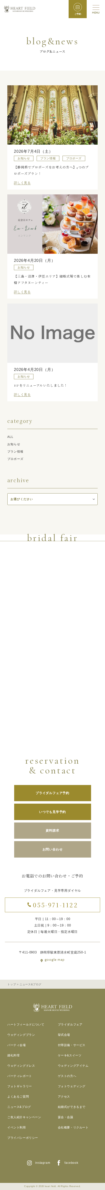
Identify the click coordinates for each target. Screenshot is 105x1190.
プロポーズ (15, 459)
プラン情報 (15, 451)
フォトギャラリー (19, 1086)
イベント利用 (16, 1127)
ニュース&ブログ (19, 1107)
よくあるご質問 (18, 1096)
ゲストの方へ (67, 1076)
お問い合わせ (52, 849)
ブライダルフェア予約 (52, 793)
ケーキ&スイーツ (70, 1055)
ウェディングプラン (21, 1035)
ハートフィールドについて (25, 1024)
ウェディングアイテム (73, 1065)
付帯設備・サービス (71, 1045)
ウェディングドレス (21, 1065)
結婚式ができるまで (71, 1107)
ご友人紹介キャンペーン (24, 1117)
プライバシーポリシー (22, 1137)
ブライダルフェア (70, 1024)
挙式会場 (64, 1035)
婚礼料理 (13, 1055)
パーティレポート (19, 1076)
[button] (78, 9)
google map (55, 960)
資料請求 (52, 830)
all (10, 437)
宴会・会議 (65, 1117)
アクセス (64, 1096)
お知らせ (13, 444)
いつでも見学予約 (52, 812)
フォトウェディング (71, 1086)
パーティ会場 (16, 1045)
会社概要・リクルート (73, 1127)
